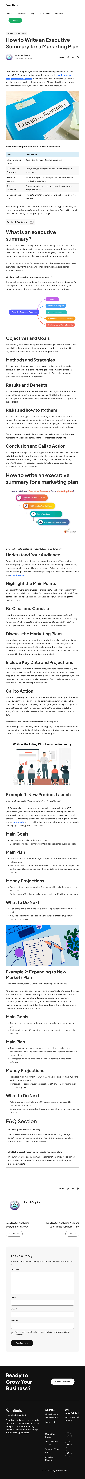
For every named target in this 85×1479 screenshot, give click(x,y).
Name (14, 1297)
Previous (16, 1234)
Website (14, 1320)
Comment (16, 1269)
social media (18, 822)
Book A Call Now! (62, 1381)
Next (70, 1234)
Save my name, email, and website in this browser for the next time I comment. (42, 1333)
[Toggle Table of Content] (30, 222)
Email (14, 1309)
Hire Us (15, 20)
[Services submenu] (25, 13)
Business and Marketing (17, 33)
